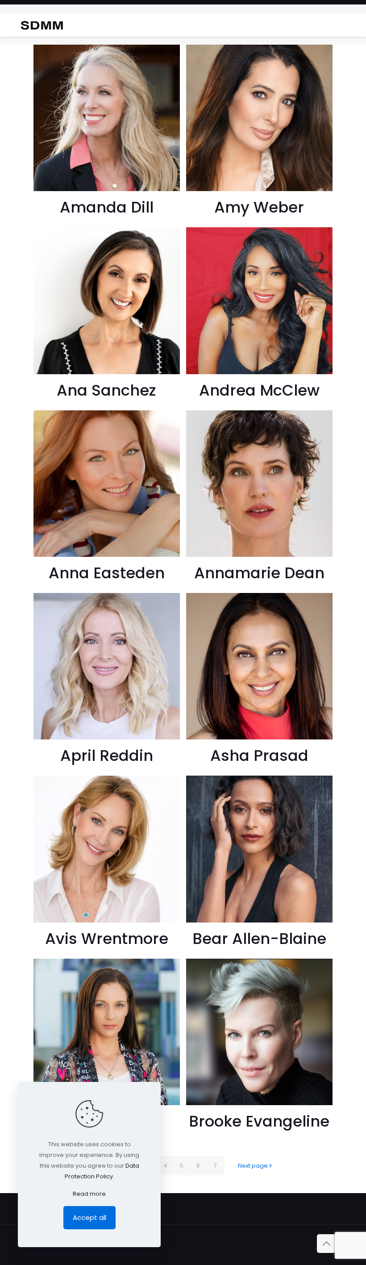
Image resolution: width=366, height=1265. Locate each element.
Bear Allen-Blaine (259, 938)
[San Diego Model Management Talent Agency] (42, 25)
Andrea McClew (259, 390)
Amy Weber (259, 207)
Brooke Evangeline (259, 1121)
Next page (253, 1165)
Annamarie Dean (259, 573)
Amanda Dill (107, 207)
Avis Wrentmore (106, 938)
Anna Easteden (107, 573)
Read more (89, 1194)
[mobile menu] (351, 25)
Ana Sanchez (106, 390)
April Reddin (106, 755)
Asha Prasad (259, 755)
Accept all (89, 1217)
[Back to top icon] (326, 1243)
